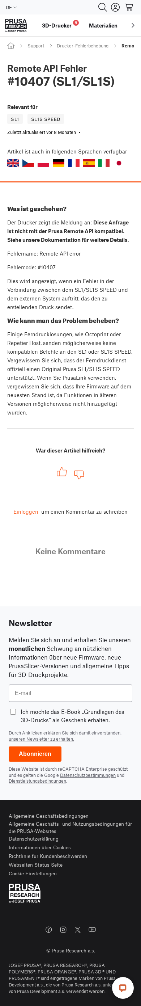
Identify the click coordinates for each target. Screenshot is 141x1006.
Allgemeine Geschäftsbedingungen (49, 816)
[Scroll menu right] (133, 25)
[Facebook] (49, 929)
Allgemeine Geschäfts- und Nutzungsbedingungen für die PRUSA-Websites (70, 827)
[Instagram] (63, 929)
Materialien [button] (103, 25)
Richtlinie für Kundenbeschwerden (48, 856)
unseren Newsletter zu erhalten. (41, 739)
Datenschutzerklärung (34, 838)
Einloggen (25, 511)
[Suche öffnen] (102, 7)
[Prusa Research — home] (16, 25)
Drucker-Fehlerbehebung (82, 46)
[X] (78, 929)
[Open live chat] (123, 988)
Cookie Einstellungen (33, 873)
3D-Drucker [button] (59, 24)
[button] (13, 163)
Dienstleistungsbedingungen (37, 781)
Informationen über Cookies (40, 847)
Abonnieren (35, 754)
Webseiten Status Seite (36, 865)
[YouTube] (92, 929)
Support (35, 46)
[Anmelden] (115, 7)
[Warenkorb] (129, 7)
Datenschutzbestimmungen (88, 775)
